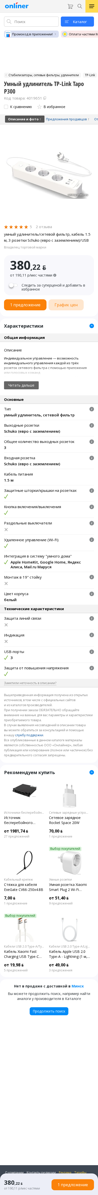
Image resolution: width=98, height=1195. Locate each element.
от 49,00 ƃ (59, 965)
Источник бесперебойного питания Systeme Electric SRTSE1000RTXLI (24, 820)
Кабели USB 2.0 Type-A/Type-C (24, 946)
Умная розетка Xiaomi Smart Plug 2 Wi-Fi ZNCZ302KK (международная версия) (68, 887)
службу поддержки (29, 735)
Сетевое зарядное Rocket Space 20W (65, 820)
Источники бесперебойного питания (24, 812)
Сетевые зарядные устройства (69, 812)
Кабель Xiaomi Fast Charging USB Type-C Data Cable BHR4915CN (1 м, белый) (23, 954)
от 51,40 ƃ (59, 898)
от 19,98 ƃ (14, 965)
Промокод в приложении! (32, 34)
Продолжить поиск (49, 1011)
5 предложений (16, 970)
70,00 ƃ (56, 831)
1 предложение (60, 836)
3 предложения (60, 970)
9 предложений (61, 903)
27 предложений (16, 836)
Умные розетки (60, 879)
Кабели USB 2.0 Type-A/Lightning (69, 946)
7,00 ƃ (9, 898)
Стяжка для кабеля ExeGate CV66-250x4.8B (23, 887)
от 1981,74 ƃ (16, 831)
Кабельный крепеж (18, 879)
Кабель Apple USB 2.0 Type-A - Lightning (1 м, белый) (68, 954)
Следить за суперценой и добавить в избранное (53, 287)
